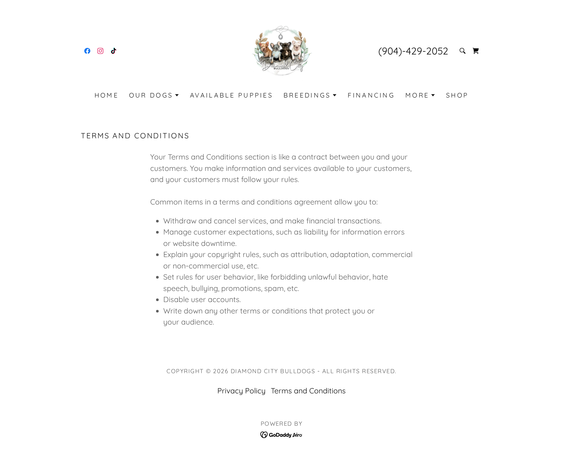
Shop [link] (457, 95)
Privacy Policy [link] (241, 390)
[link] (87, 50)
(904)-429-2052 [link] (413, 51)
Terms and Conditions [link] (308, 390)
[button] (154, 95)
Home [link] (106, 95)
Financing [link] (371, 95)
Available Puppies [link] (231, 95)
